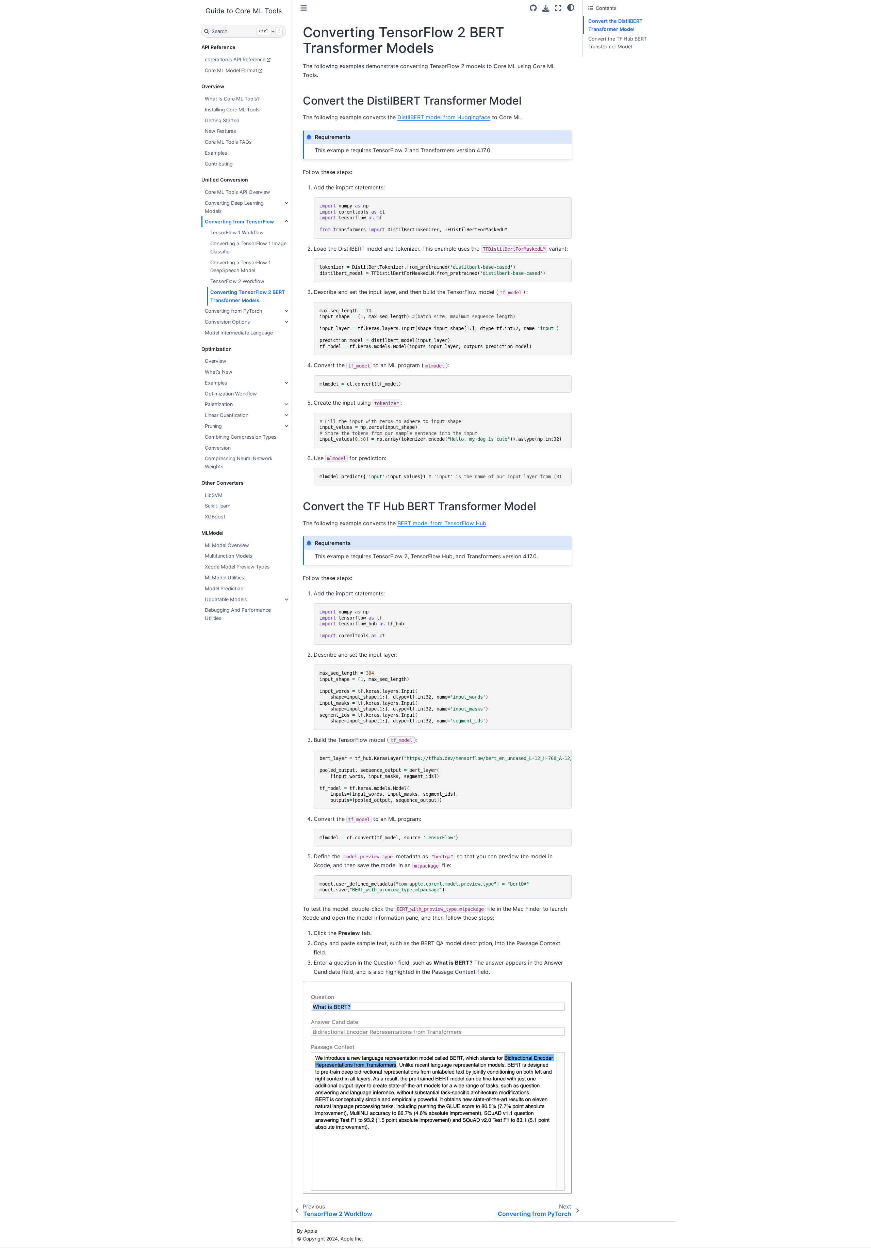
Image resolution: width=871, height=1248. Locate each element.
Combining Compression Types (241, 437)
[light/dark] (570, 7)
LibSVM (214, 495)
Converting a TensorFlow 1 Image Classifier (248, 247)
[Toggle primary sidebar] (303, 8)
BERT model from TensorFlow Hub (441, 523)
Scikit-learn (217, 506)
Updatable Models (226, 599)
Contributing (219, 164)
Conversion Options (227, 322)
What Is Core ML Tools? (232, 99)
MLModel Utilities (224, 577)
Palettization (219, 404)
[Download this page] (546, 8)
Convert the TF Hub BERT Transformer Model (617, 43)
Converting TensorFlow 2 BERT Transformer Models (247, 296)
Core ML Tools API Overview (237, 192)
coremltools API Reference (235, 59)
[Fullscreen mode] (558, 8)
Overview (215, 361)
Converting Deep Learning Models (234, 207)
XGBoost (215, 516)
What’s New (218, 372)
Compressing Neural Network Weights (239, 462)
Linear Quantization (226, 415)
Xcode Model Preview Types (237, 567)
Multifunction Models (228, 556)
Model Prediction (224, 588)
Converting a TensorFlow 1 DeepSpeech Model (240, 267)
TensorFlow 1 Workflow (237, 232)
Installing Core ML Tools (232, 109)
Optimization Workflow (231, 393)
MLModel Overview (227, 545)
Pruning (213, 426)
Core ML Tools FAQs (228, 142)
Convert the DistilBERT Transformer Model (615, 25)
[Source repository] (533, 8)
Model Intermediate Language (239, 333)
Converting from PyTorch (233, 311)
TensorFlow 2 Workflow (237, 281)
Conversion (218, 448)
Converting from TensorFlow (239, 221)
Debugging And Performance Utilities (238, 614)
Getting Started (222, 120)
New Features (220, 131)
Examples (216, 153)
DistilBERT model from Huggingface (443, 117)
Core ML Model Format (231, 70)
